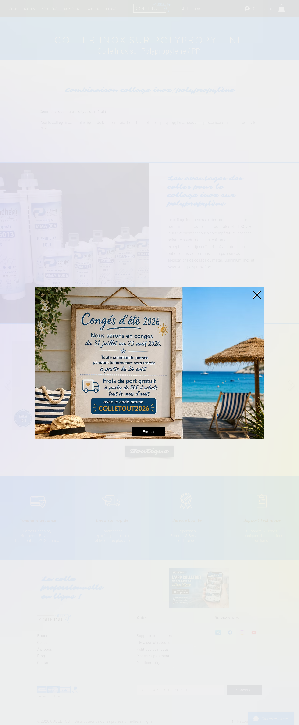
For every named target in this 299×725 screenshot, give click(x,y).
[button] (257, 295)
